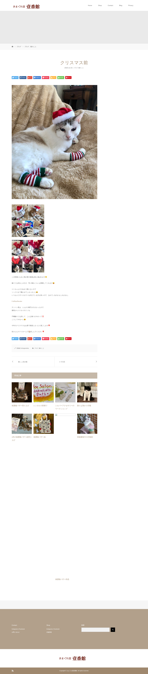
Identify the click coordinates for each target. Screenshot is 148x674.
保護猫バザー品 (39, 437)
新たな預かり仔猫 (84, 406)
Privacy (130, 5)
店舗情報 (49, 632)
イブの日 (62, 362)
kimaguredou (25, 348)
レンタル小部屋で (40, 406)
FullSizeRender (17, 301)
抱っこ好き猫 (22, 362)
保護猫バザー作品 (62, 579)
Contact (110, 5)
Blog (120, 5)
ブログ (76, 68)
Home (90, 5)
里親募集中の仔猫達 (85, 437)
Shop (100, 5)
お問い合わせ (16, 632)
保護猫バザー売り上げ (20, 406)
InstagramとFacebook (18, 629)
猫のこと (81, 68)
